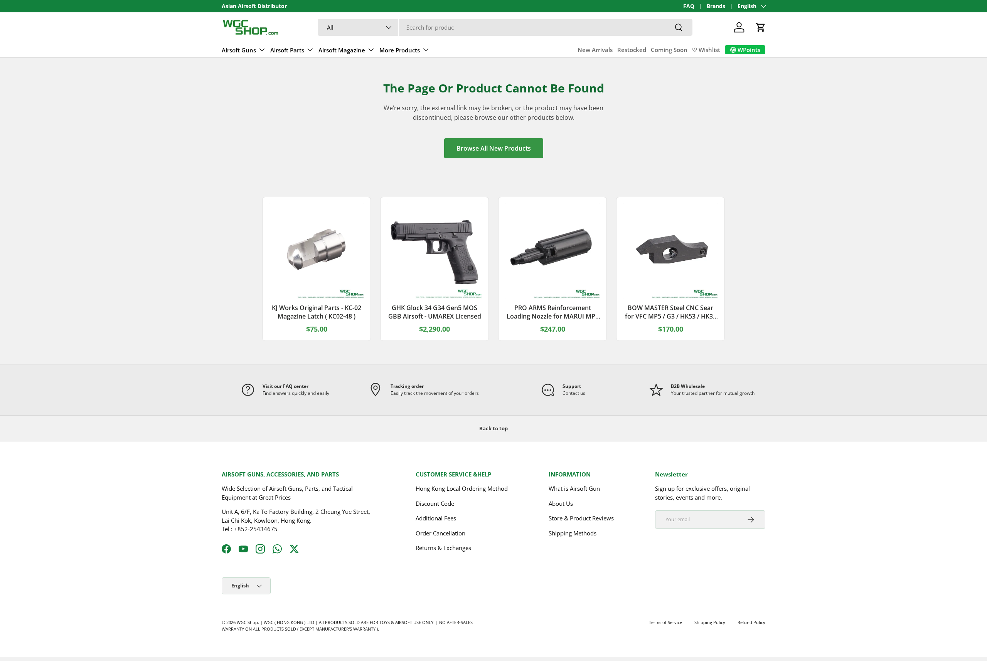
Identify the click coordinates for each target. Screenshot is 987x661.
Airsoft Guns (239, 50)
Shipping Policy (709, 622)
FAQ (688, 6)
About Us (561, 503)
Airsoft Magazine (341, 50)
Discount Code (435, 503)
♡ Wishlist (706, 50)
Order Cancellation (440, 533)
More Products (399, 50)
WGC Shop (247, 622)
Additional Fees (436, 518)
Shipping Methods (572, 533)
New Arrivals (595, 50)
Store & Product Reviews (581, 518)
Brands (716, 6)
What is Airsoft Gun (574, 488)
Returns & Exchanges (443, 548)
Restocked (631, 50)
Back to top (493, 428)
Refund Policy (751, 622)
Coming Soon (669, 50)
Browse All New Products (493, 148)
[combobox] (505, 27)
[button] (760, 27)
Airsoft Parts (287, 50)
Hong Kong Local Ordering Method (462, 488)
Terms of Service (665, 622)
